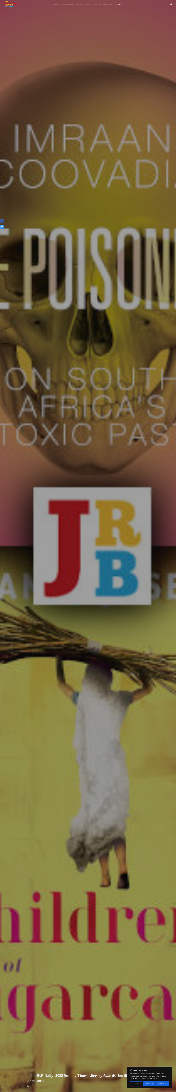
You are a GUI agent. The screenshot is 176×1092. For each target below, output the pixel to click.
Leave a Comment (65, 1086)
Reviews (79, 4)
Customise (136, 1083)
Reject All (149, 1083)
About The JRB (116, 4)
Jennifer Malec (50, 1086)
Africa (55, 4)
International (67, 4)
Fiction (98, 4)
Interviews (89, 4)
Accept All (162, 1083)
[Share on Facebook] (2, 223)
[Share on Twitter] (2, 229)
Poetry (106, 4)
